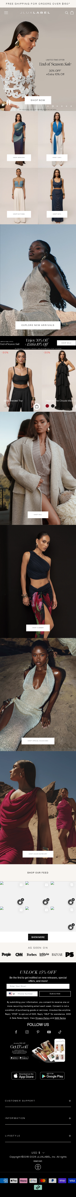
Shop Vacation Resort (38, 854)
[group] (38, 343)
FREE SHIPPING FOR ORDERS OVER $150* (38, 3)
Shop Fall (38, 514)
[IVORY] (6, 405)
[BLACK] (11, 405)
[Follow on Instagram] (27, 1032)
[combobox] (11, 993)
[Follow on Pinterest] (38, 1032)
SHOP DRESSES (19, 157)
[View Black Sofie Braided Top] (21, 380)
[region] (38, 59)
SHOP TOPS (57, 157)
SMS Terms (60, 1018)
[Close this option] (38, 1167)
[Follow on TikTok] (60, 1032)
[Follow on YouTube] (49, 1032)
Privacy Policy (42, 1018)
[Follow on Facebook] (16, 1032)
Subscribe (55, 994)
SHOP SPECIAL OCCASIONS (38, 741)
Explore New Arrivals (38, 325)
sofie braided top (13, 400)
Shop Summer (38, 628)
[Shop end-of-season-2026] (38, 59)
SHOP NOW (38, 100)
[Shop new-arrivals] (38, 280)
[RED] (48, 405)
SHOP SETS (57, 214)
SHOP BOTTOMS (19, 214)
